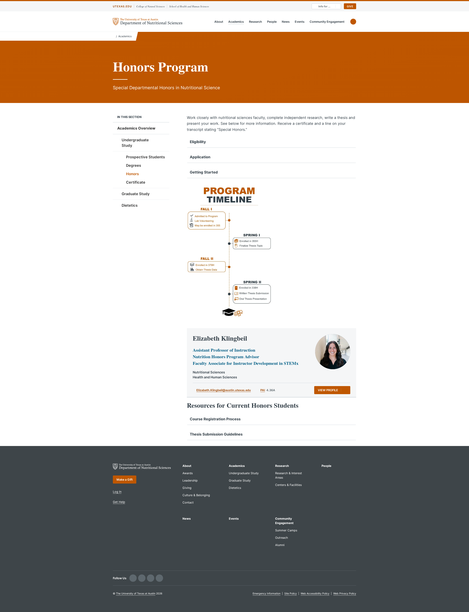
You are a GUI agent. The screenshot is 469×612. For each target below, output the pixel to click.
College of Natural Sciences (150, 6)
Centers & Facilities (288, 485)
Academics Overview (136, 128)
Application (200, 157)
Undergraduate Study (135, 143)
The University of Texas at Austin (135, 593)
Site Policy (290, 593)
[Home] (114, 36)
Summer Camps (286, 530)
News (286, 21)
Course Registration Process (215, 419)
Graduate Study (136, 194)
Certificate (135, 182)
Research (255, 21)
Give (350, 6)
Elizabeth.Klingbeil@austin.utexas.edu (223, 390)
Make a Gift (125, 479)
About (218, 21)
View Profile (328, 390)
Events (299, 21)
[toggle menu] (164, 139)
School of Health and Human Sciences (189, 6)
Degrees (133, 165)
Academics (236, 21)
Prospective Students (145, 157)
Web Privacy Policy (344, 593)
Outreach (281, 537)
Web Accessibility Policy (315, 593)
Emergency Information (266, 593)
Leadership (190, 480)
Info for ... (324, 6)
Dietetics (130, 205)
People (272, 21)
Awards (187, 473)
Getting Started (204, 172)
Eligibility (198, 142)
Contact (188, 502)
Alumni (280, 545)
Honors (132, 174)
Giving (186, 488)
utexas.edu (122, 6)
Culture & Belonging (196, 495)
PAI (262, 390)
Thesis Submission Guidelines (216, 434)
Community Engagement (327, 21)
